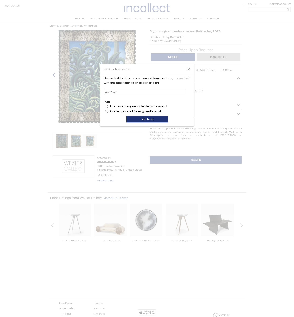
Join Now (147, 119)
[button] (188, 68)
